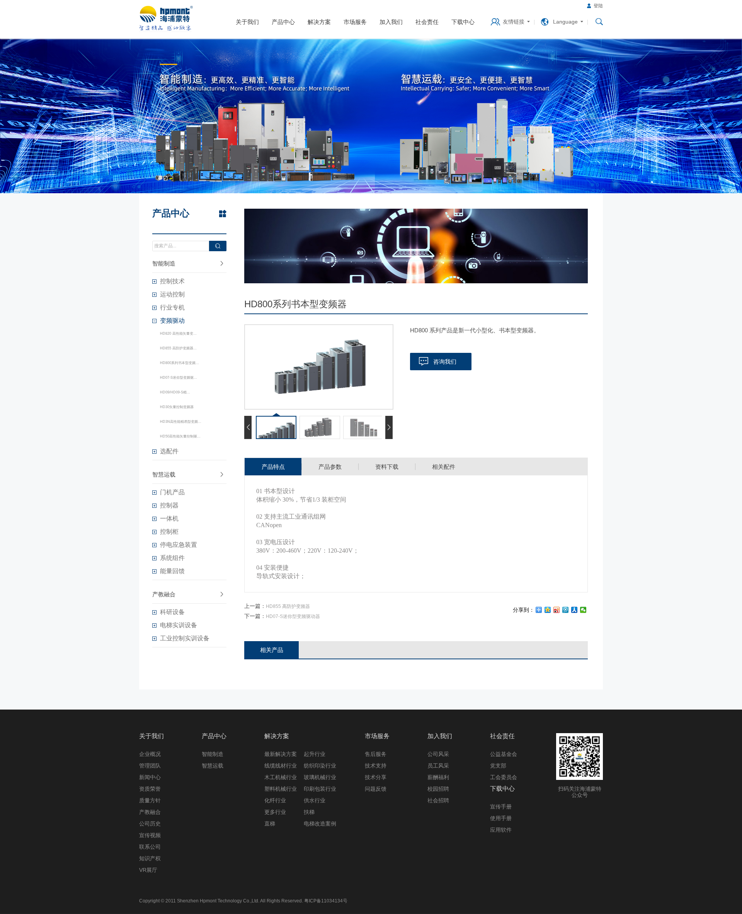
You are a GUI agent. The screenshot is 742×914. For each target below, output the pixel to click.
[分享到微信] (583, 610)
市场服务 (355, 22)
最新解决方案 (280, 754)
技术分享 (375, 777)
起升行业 (314, 754)
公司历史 (150, 823)
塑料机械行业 (280, 789)
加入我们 (391, 22)
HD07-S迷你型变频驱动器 (293, 616)
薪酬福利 (438, 777)
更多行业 (275, 812)
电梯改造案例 (320, 823)
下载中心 (463, 22)
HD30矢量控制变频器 (177, 407)
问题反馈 (375, 789)
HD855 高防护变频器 (288, 606)
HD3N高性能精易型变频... (180, 422)
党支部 (498, 766)
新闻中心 (150, 777)
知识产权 (150, 858)
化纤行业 (275, 800)
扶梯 (309, 812)
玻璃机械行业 (320, 777)
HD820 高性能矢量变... (178, 333)
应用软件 (501, 830)
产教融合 (163, 594)
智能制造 (163, 263)
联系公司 (150, 847)
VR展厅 (148, 870)
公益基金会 (503, 754)
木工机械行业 (280, 777)
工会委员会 (503, 777)
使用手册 (501, 818)
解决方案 (319, 22)
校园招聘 (438, 789)
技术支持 (375, 766)
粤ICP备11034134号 (325, 901)
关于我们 (247, 22)
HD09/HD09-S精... (175, 392)
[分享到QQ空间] (548, 610)
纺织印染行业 (320, 766)
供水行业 (314, 800)
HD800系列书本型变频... (179, 363)
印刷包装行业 (320, 789)
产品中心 (283, 22)
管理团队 (150, 766)
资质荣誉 (150, 789)
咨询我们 (444, 361)
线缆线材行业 (280, 766)
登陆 (598, 6)
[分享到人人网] (574, 610)
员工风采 (438, 766)
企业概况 (150, 754)
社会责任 (427, 22)
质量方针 (150, 800)
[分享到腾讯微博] (565, 610)
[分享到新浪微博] (556, 610)
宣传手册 (501, 806)
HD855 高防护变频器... (178, 348)
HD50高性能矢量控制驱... (180, 436)
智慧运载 (163, 474)
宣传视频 (150, 835)
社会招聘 (438, 800)
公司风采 (438, 754)
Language (565, 22)
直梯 (269, 823)
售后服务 (375, 754)
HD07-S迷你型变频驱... (178, 378)
